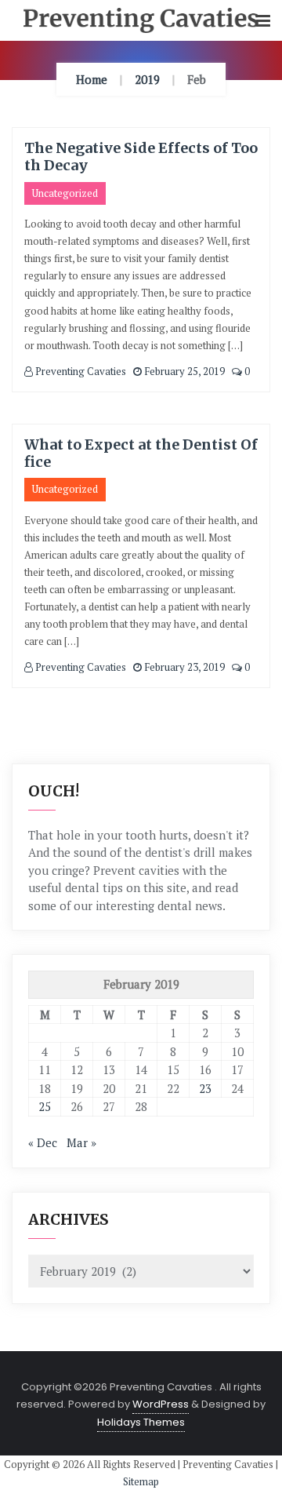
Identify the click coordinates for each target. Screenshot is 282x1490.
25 (44, 1106)
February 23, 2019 (183, 667)
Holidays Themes (141, 1422)
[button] (263, 21)
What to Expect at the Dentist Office (141, 453)
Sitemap (141, 1481)
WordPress (160, 1404)
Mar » (81, 1142)
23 (205, 1088)
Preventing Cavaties (79, 371)
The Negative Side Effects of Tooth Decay (141, 156)
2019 (147, 79)
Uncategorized (65, 193)
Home (91, 79)
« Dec (42, 1142)
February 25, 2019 (183, 371)
